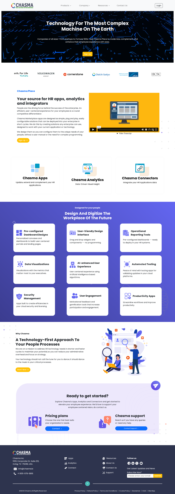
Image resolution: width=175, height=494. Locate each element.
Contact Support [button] (130, 428)
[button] (66, 5)
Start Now (22, 369)
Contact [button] (56, 428)
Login (158, 5)
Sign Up (87, 54)
